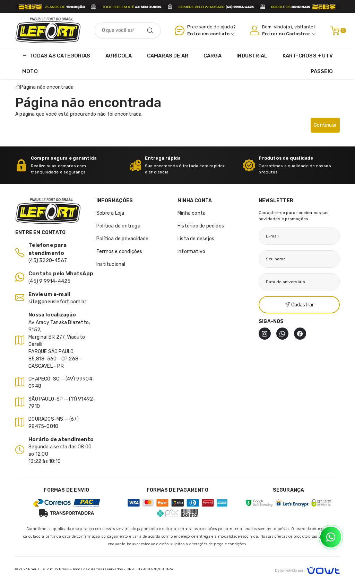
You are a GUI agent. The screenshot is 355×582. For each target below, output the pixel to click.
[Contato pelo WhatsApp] (330, 537)
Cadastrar (298, 33)
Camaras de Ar (168, 56)
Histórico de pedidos (201, 226)
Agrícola (118, 56)
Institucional (110, 264)
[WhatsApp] (282, 334)
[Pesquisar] (150, 30)
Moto (30, 71)
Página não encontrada (46, 87)
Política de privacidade (122, 239)
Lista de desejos (196, 239)
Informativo (191, 251)
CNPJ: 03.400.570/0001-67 (150, 569)
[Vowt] (307, 569)
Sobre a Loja (110, 213)
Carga (213, 56)
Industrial (251, 56)
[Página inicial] (48, 30)
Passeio (322, 71)
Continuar (325, 125)
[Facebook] (300, 334)
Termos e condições (119, 251)
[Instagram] (265, 334)
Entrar (270, 33)
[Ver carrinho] (335, 30)
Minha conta (192, 213)
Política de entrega (118, 226)
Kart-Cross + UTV (308, 56)
